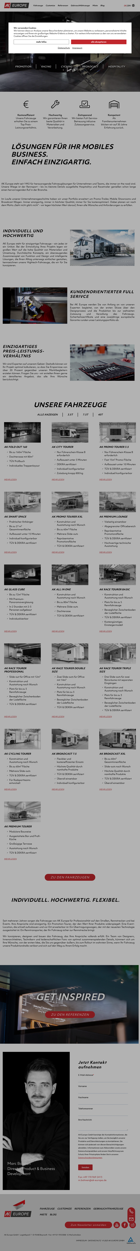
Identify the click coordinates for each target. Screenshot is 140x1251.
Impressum (77, 48)
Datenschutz (64, 48)
